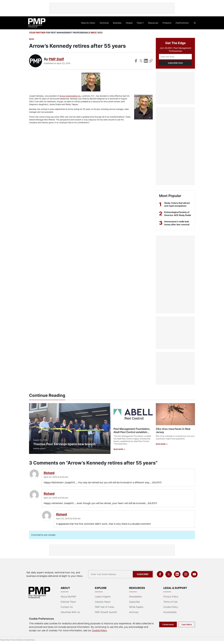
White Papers (136, 607)
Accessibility (170, 612)
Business (117, 23)
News (31, 39)
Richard (49, 472)
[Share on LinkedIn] (146, 61)
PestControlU (182, 23)
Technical (104, 23)
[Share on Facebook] (136, 61)
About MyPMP (68, 596)
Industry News (102, 601)
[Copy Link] (151, 61)
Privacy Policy (170, 596)
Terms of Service (17, 640)
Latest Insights (103, 596)
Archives (133, 612)
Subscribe (143, 574)
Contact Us (67, 607)
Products (167, 23)
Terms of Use (170, 601)
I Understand (168, 624)
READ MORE (119, 449)
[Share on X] (141, 61)
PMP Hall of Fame (104, 607)
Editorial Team (68, 601)
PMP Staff (56, 59)
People (129, 23)
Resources (153, 23)
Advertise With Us (70, 612)
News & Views (88, 23)
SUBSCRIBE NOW (175, 63)
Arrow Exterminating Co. (70, 96)
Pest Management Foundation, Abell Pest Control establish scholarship (132, 432)
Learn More (187, 624)
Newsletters (135, 596)
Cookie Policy (170, 607)
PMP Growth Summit (106, 612)
